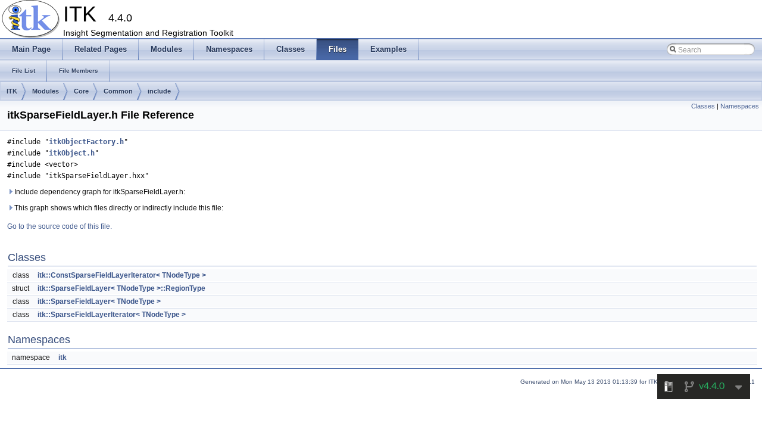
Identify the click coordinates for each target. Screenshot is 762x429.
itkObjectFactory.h (86, 142)
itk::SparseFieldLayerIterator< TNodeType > (112, 314)
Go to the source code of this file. (59, 226)
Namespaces (739, 106)
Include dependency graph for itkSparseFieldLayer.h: (99, 192)
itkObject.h (72, 153)
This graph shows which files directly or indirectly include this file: (118, 208)
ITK (12, 91)
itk (62, 357)
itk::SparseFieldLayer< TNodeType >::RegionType (121, 288)
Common (118, 91)
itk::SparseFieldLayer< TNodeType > (99, 301)
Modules (45, 91)
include (159, 91)
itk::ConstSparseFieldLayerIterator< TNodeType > (122, 275)
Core (81, 91)
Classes (703, 106)
